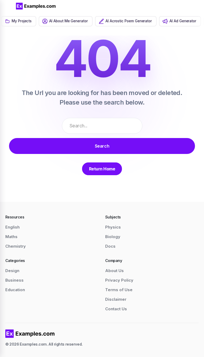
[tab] (18, 21)
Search (102, 146)
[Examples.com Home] (36, 6)
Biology (112, 236)
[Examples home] (30, 333)
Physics (113, 227)
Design (12, 270)
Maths (11, 236)
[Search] (185, 6)
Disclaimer (115, 299)
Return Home (102, 168)
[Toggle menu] (8, 6)
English (12, 227)
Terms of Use (119, 289)
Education (15, 289)
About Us (114, 270)
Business (14, 280)
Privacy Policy (119, 280)
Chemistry (15, 246)
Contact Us (116, 308)
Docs (110, 246)
